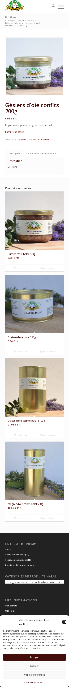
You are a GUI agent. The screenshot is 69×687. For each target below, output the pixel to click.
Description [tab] (15, 153)
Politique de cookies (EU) (17, 554)
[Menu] (59, 6)
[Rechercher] (52, 6)
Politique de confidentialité (18, 559)
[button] (64, 622)
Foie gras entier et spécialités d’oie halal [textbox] (33, 582)
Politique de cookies (33, 682)
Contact (9, 549)
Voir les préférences (34, 674)
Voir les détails (48, 268)
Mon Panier (10, 610)
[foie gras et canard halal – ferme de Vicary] (28, 6)
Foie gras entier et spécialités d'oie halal (32, 139)
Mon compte (11, 605)
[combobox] (34, 582)
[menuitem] (52, 6)
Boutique (10, 17)
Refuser (34, 666)
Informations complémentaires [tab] (42, 153)
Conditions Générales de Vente (20, 565)
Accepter (34, 657)
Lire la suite (21, 268)
